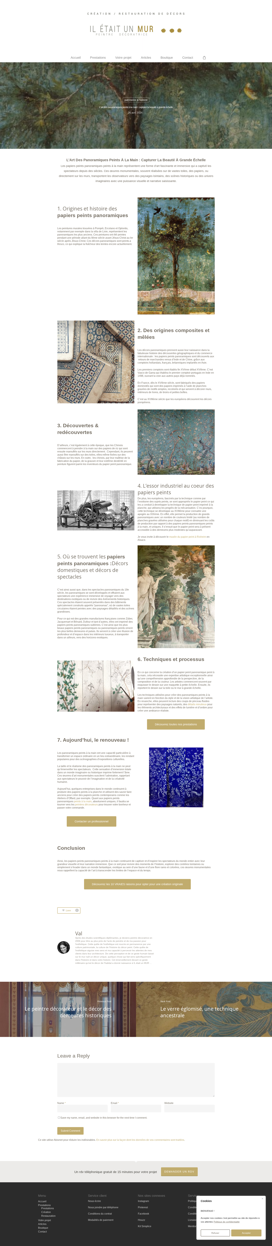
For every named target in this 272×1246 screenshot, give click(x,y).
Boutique (167, 57)
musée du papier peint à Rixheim (187, 536)
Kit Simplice (144, 1226)
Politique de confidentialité (227, 1222)
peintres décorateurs (86, 804)
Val (78, 933)
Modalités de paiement (100, 1220)
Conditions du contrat (100, 1213)
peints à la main (83, 801)
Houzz (141, 1220)
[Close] (262, 1198)
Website (168, 1103)
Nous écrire (94, 1201)
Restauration (48, 1216)
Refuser (215, 1233)
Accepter (246, 1233)
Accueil (76, 57)
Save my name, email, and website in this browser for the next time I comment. (103, 1117)
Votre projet (123, 57)
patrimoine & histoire (136, 100)
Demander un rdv (179, 1171)
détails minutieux (197, 704)
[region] (231, 1218)
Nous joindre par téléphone (103, 1207)
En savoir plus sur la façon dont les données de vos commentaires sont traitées (140, 1140)
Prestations (98, 57)
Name (61, 1103)
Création (46, 1212)
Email (115, 1103)
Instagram (143, 1201)
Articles (146, 57)
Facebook (143, 1213)
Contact (187, 57)
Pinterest (143, 1207)
